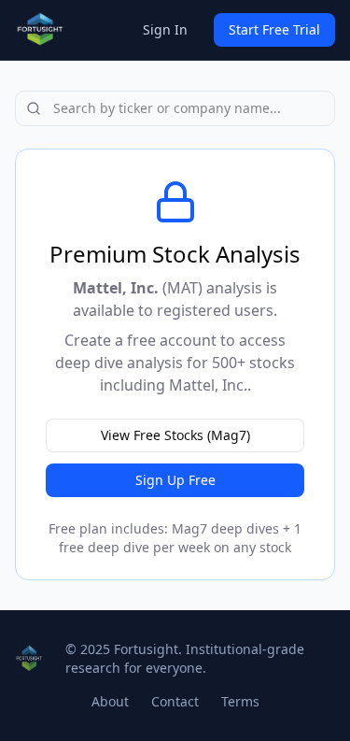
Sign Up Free (175, 480)
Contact (175, 701)
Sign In (165, 29)
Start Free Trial (274, 29)
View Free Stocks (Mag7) (175, 435)
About (110, 701)
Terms (240, 701)
